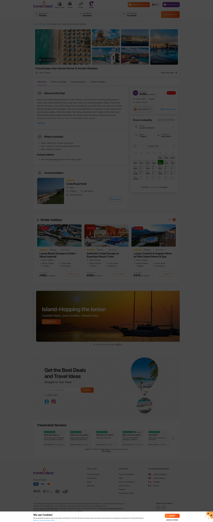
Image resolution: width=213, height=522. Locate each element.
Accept (172, 516)
